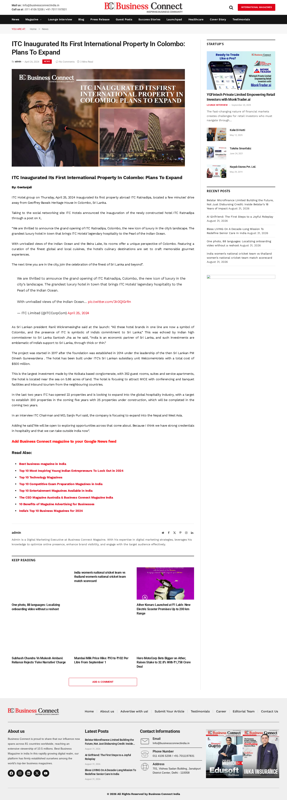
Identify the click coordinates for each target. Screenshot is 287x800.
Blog (81, 19)
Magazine (31, 19)
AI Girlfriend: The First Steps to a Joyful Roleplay (240, 216)
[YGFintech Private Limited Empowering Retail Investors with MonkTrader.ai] (241, 70)
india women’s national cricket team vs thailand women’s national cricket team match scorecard (100, 577)
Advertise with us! (134, 711)
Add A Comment (103, 681)
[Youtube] (45, 773)
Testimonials (241, 19)
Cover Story (218, 19)
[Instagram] (19, 773)
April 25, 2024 (78, 313)
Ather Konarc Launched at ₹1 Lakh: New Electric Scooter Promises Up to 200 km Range (163, 609)
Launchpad (174, 19)
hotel (39, 233)
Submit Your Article (169, 711)
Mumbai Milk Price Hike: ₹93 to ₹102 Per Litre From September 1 (101, 660)
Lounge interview (60, 19)
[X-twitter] (37, 773)
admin (18, 61)
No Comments (67, 61)
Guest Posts (124, 19)
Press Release (100, 19)
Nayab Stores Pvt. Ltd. (243, 166)
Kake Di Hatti (237, 130)
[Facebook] (11, 773)
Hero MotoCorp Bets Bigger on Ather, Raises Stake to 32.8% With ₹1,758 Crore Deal (164, 662)
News (15, 19)
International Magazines (256, 7)
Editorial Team (244, 711)
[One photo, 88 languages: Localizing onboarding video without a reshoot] (40, 583)
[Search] (231, 7)
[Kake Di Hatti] (216, 134)
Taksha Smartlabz (240, 148)
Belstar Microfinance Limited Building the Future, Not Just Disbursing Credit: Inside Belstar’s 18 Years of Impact (240, 204)
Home (89, 711)
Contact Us (269, 711)
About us (107, 711)
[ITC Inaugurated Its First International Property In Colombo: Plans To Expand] (98, 165)
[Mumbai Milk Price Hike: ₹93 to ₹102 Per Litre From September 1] (103, 637)
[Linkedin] (28, 773)
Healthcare (196, 19)
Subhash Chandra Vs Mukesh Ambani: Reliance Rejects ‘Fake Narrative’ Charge (39, 660)
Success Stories (149, 19)
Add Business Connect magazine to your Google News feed (64, 441)
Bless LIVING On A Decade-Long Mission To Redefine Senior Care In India (110, 772)
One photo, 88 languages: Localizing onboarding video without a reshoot (36, 607)
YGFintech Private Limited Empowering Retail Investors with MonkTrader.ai (241, 96)
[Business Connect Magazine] (143, 7)
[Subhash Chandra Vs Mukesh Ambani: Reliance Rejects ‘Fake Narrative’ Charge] (40, 637)
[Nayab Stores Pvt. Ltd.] (216, 171)
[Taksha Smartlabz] (216, 153)
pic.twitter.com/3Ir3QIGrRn (109, 302)
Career (221, 711)
